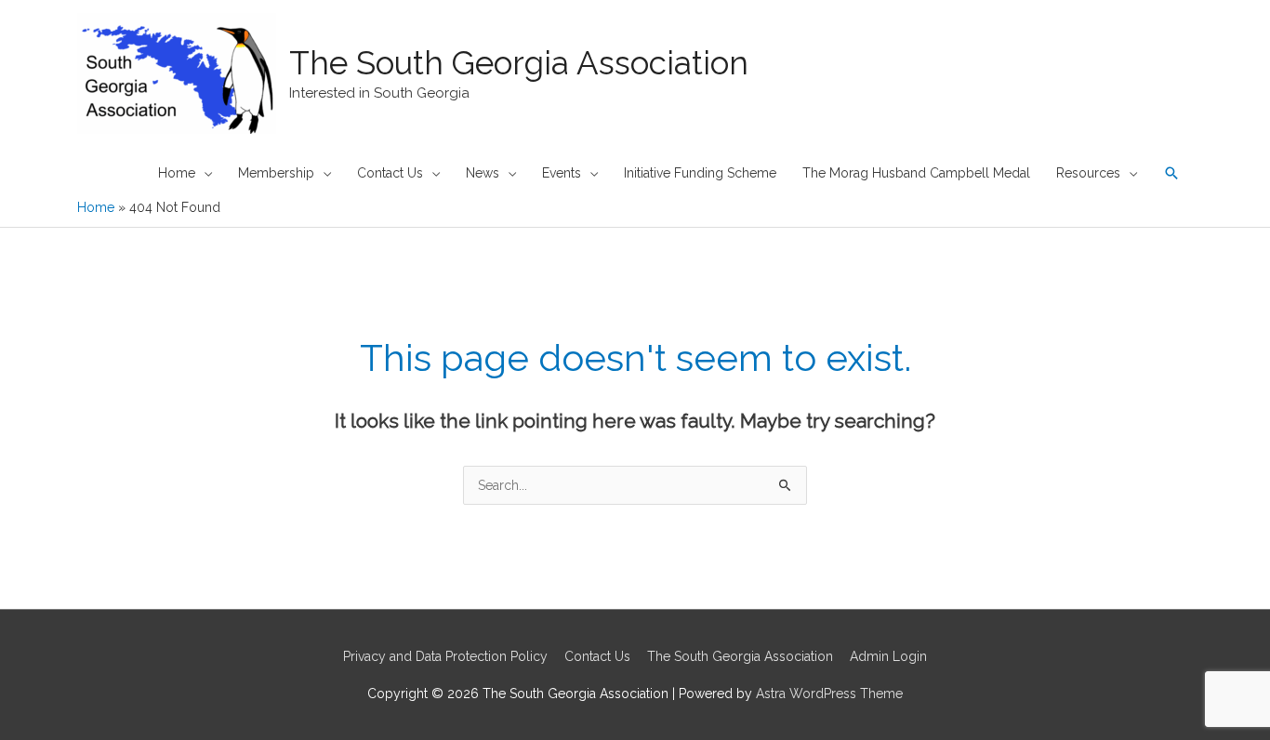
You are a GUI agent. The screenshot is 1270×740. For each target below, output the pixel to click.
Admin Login (888, 656)
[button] (1171, 173)
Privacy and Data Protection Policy (445, 656)
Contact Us (597, 656)
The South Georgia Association (518, 63)
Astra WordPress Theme (829, 693)
